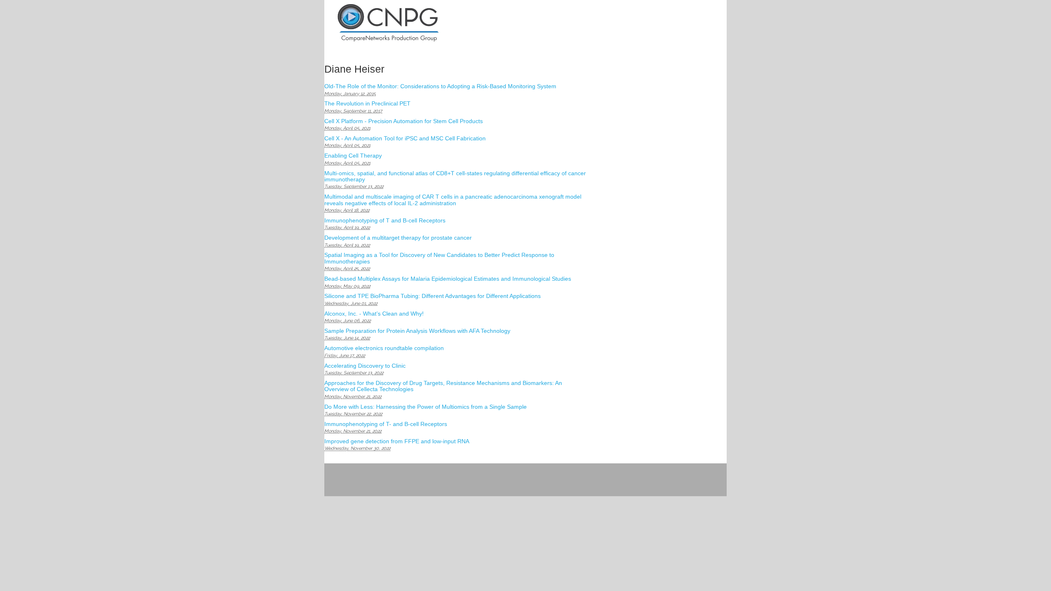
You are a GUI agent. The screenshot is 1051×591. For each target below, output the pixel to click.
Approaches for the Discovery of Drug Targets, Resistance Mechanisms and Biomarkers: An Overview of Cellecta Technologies (443, 386)
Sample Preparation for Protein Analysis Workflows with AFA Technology (417, 331)
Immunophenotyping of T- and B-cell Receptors (385, 424)
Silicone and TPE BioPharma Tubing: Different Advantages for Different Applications (432, 296)
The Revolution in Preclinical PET (367, 103)
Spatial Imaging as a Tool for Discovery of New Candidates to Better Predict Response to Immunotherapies (439, 258)
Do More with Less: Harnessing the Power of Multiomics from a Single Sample (425, 406)
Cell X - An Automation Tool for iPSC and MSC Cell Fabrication (405, 138)
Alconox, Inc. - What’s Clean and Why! (374, 313)
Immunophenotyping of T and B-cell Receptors (384, 220)
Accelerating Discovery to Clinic (365, 365)
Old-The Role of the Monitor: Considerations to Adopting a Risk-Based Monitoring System (440, 86)
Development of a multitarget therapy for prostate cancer (398, 237)
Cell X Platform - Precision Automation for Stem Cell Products (403, 121)
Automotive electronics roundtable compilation (384, 348)
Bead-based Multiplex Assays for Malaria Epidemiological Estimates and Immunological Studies (447, 278)
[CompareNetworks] (419, 23)
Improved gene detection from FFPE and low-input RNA (396, 441)
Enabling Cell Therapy (353, 155)
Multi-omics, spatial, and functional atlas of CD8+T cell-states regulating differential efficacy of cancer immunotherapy (455, 176)
